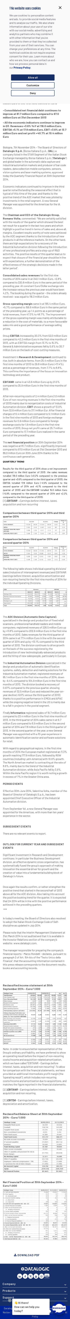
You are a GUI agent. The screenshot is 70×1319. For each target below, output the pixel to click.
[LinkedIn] (19, 1276)
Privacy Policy (22, 67)
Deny (33, 93)
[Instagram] (41, 1276)
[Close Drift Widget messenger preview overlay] (9, 1300)
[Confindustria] (46, 1276)
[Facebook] (25, 1276)
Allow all (33, 77)
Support (8, 1297)
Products (9, 1290)
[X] (30, 1276)
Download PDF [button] (28, 1255)
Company (9, 1283)
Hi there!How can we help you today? (26, 1306)
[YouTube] (36, 1276)
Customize (33, 85)
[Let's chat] (59, 1308)
